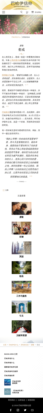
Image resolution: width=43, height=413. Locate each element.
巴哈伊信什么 (9, 358)
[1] (27, 85)
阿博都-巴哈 (7, 75)
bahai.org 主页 (11, 354)
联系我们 (11, 400)
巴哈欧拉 (6, 112)
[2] (7, 106)
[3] (31, 176)
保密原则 (31, 400)
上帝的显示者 (15, 60)
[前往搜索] (21, 12)
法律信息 (21, 400)
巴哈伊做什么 (9, 362)
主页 (4, 345)
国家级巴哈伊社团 (11, 367)
